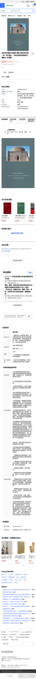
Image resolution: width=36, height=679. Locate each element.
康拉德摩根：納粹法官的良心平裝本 (12, 604)
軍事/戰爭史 (18, 574)
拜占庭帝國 (4, 580)
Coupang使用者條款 (26, 631)
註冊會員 (27, 1)
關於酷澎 (3, 631)
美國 (18, 577)
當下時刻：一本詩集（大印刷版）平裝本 (13, 601)
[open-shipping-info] (17, 72)
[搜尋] (33, 11)
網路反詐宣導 (14, 639)
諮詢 (30, 272)
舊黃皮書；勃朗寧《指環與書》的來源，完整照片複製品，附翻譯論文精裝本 (17, 597)
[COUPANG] (7, 652)
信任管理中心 (13, 634)
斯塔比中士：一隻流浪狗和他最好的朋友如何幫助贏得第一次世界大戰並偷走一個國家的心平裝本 (17, 606)
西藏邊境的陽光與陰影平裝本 (10, 616)
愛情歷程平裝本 (7, 608)
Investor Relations (13, 631)
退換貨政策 (4, 634)
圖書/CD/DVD (11, 15)
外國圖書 (19, 15)
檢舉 (29, 316)
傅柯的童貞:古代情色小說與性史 (11, 623)
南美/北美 (4, 577)
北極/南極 (23, 577)
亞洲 (16, 580)
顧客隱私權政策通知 (25, 634)
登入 (23, 1)
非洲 (20, 580)
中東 (29, 15)
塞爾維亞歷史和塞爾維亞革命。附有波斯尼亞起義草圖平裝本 (17, 594)
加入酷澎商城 (4, 639)
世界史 (11, 580)
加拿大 (16, 582)
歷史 (25, 15)
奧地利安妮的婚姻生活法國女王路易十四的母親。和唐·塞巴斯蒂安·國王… (17, 613)
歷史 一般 (4, 574)
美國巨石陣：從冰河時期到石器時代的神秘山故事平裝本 (17, 589)
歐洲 (24, 580)
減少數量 (13, 82)
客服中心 (33, 1)
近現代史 (25, 574)
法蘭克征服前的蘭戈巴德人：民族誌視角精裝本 (15, 611)
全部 (3, 10)
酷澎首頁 (4, 15)
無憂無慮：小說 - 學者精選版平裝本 (12, 599)
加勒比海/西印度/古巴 (7, 582)
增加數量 (3, 82)
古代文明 (10, 574)
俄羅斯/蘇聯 (11, 577)
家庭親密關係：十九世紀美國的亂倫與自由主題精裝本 (16, 618)
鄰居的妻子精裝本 (7, 592)
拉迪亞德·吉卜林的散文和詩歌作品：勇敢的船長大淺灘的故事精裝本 (17, 620)
